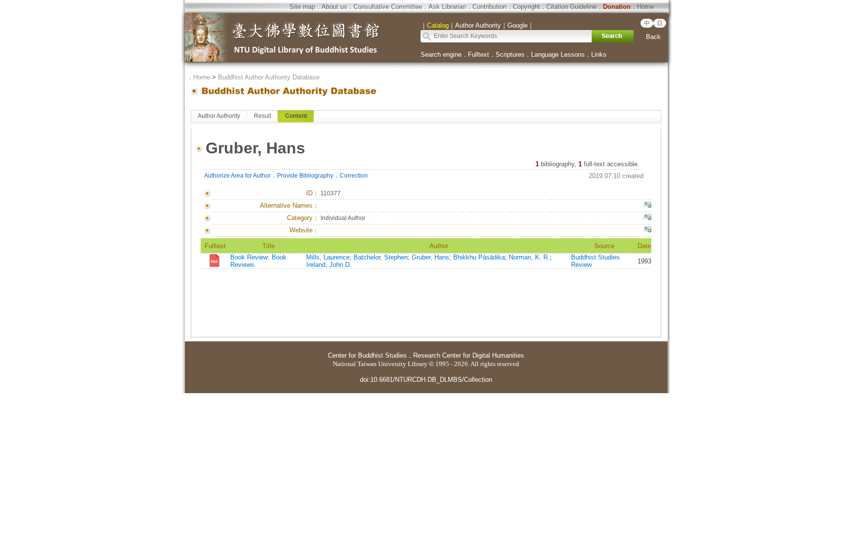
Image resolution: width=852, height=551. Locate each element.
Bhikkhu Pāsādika (479, 257)
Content (296, 115)
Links (598, 54)
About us (334, 6)
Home (645, 6)
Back (653, 36)
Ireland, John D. (329, 264)
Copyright (526, 6)
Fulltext (478, 54)
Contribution (489, 6)
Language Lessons (558, 54)
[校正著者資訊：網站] (647, 230)
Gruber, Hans (430, 257)
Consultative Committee (388, 6)
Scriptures (510, 54)
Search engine (441, 54)
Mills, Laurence (328, 257)
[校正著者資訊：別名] (647, 205)
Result (262, 115)
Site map (302, 6)
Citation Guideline (571, 6)
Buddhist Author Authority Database (269, 77)
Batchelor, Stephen (381, 257)
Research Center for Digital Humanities (468, 355)
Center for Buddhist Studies (367, 355)
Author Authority (219, 115)
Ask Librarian (447, 6)
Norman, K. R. (529, 257)
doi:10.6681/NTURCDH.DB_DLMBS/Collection (426, 379)
